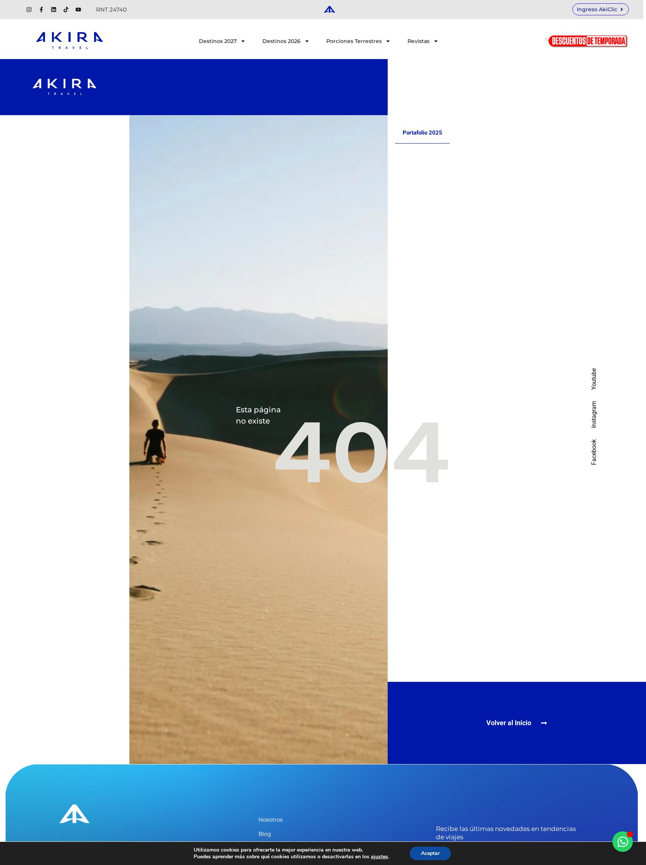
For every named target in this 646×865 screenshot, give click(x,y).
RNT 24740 (111, 9)
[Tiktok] (66, 9)
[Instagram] (29, 9)
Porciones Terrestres (354, 41)
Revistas (418, 41)
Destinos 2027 (218, 41)
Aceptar (430, 853)
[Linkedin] (53, 9)
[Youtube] (78, 9)
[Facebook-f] (41, 9)
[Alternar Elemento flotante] (622, 841)
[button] (517, 723)
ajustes (379, 856)
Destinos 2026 (281, 41)
